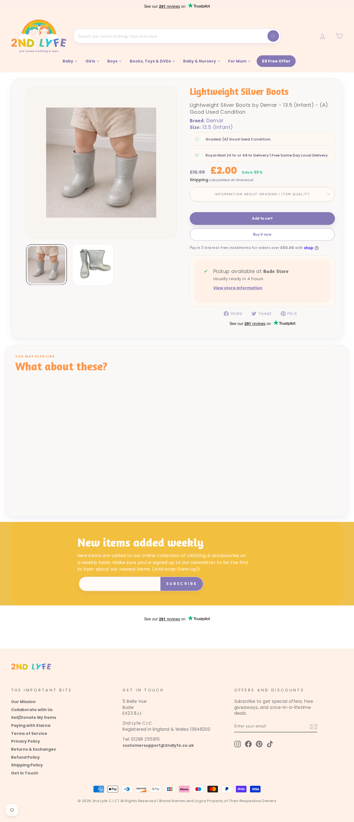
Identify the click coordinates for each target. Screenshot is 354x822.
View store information (237, 288)
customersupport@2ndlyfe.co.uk (158, 745)
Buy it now (262, 234)
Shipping (199, 180)
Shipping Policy (27, 765)
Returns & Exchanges (33, 749)
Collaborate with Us (32, 709)
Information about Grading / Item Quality (262, 194)
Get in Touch (24, 773)
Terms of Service (29, 733)
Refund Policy (25, 757)
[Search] (273, 36)
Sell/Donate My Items (33, 717)
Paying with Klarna (30, 725)
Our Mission (23, 701)
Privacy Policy (25, 741)
